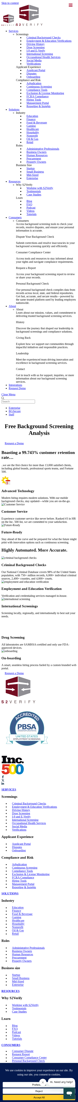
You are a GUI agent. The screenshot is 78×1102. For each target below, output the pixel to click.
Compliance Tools (36, 89)
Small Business (35, 171)
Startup (30, 168)
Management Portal (37, 102)
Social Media (34, 60)
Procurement (33, 158)
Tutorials (31, 214)
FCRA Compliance (37, 96)
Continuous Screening (39, 86)
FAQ (29, 204)
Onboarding (33, 76)
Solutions (14, 109)
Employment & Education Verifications (48, 40)
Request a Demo (14, 443)
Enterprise (32, 178)
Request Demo (17, 388)
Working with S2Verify (39, 188)
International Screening (39, 53)
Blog (29, 201)
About (12, 306)
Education (32, 116)
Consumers (15, 217)
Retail (29, 142)
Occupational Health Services (43, 57)
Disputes (31, 73)
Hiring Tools (33, 99)
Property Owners (36, 161)
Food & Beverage (36, 122)
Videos (30, 210)
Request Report (21, 1054)
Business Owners (36, 152)
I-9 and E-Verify (35, 50)
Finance (31, 119)
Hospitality (32, 132)
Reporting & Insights (38, 106)
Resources (14, 181)
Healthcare (32, 129)
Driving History (35, 44)
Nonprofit (32, 135)
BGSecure (15, 411)
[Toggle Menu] (70, 5)
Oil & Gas (32, 138)
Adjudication (33, 83)
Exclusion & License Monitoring (45, 93)
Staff (11, 414)
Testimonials (33, 191)
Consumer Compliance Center (29, 1057)
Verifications (33, 63)
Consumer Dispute (22, 1051)
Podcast (30, 207)
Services (13, 31)
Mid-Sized (32, 174)
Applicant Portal (35, 70)
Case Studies (33, 194)
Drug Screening (35, 47)
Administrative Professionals (42, 148)
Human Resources (37, 155)
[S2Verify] (21, 24)
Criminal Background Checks (43, 37)
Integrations (15, 385)
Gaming (31, 125)
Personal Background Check (28, 1061)
